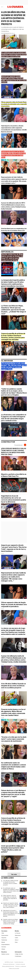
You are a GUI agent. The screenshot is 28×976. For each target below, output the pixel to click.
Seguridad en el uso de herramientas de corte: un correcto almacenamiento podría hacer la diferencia (13, 499)
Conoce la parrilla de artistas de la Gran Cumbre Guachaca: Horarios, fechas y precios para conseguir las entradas (13, 821)
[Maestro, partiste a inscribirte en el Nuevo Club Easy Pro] (14, 485)
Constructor (8, 442)
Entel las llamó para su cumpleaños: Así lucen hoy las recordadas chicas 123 (13, 230)
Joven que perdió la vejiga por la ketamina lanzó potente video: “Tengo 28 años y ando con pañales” (13, 849)
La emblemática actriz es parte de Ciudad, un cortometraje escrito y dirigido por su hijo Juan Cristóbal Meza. (12, 29)
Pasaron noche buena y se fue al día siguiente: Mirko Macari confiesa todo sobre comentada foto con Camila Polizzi (13, 712)
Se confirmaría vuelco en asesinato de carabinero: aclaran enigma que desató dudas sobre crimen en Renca (13, 766)
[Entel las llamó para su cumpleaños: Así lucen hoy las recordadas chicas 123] (14, 239)
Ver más (14, 874)
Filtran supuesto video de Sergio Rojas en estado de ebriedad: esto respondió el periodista (14, 605)
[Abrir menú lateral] (2, 7)
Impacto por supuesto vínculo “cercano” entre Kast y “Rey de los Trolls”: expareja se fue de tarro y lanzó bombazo (14, 548)
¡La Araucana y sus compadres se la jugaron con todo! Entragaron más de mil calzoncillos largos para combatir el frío (13, 418)
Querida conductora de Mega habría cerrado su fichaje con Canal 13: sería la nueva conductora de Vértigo (10, 922)
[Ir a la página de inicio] (15, 7)
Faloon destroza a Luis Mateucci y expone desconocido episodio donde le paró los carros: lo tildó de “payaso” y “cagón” (13, 793)
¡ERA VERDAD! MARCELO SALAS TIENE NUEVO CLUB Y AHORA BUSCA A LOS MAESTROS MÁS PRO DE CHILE (13, 452)
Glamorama (7, 361)
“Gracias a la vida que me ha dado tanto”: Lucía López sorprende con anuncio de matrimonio (13, 739)
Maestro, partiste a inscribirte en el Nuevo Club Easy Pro (13, 475)
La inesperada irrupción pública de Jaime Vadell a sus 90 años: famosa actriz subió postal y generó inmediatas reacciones (13, 283)
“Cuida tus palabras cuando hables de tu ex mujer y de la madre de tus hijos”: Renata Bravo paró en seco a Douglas (14, 392)
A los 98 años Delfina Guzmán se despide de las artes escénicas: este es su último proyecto (13, 18)
